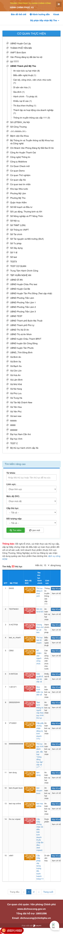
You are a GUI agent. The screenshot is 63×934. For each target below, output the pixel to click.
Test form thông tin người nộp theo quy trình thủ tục (40, 710)
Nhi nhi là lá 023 (39, 610)
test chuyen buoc (39, 790)
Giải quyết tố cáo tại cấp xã (39, 678)
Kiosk (56, 14)
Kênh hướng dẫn (41, 14)
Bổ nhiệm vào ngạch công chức (38, 657)
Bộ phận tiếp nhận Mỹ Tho (44, 20)
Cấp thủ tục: (12, 508)
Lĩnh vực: (11, 484)
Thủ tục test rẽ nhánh (39, 640)
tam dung (38, 773)
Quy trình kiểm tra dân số (39, 691)
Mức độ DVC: (13, 496)
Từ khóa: (10, 472)
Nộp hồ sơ (56, 588)
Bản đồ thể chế (18, 14)
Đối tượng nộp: (14, 518)
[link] (12, 930)
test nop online (39, 804)
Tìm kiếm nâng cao (15, 464)
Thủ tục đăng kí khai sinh (39, 592)
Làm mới (35, 530)
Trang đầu (14, 891)
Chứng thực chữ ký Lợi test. (40, 628)
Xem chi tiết (56, 593)
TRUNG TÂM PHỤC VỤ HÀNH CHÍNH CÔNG (30, 3)
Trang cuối (48, 891)
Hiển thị (38, 565)
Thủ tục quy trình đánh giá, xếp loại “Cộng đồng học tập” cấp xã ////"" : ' (40, 755)
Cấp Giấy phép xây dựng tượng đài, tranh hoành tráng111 (40, 867)
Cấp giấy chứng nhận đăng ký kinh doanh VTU (40, 731)
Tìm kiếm (16, 530)
